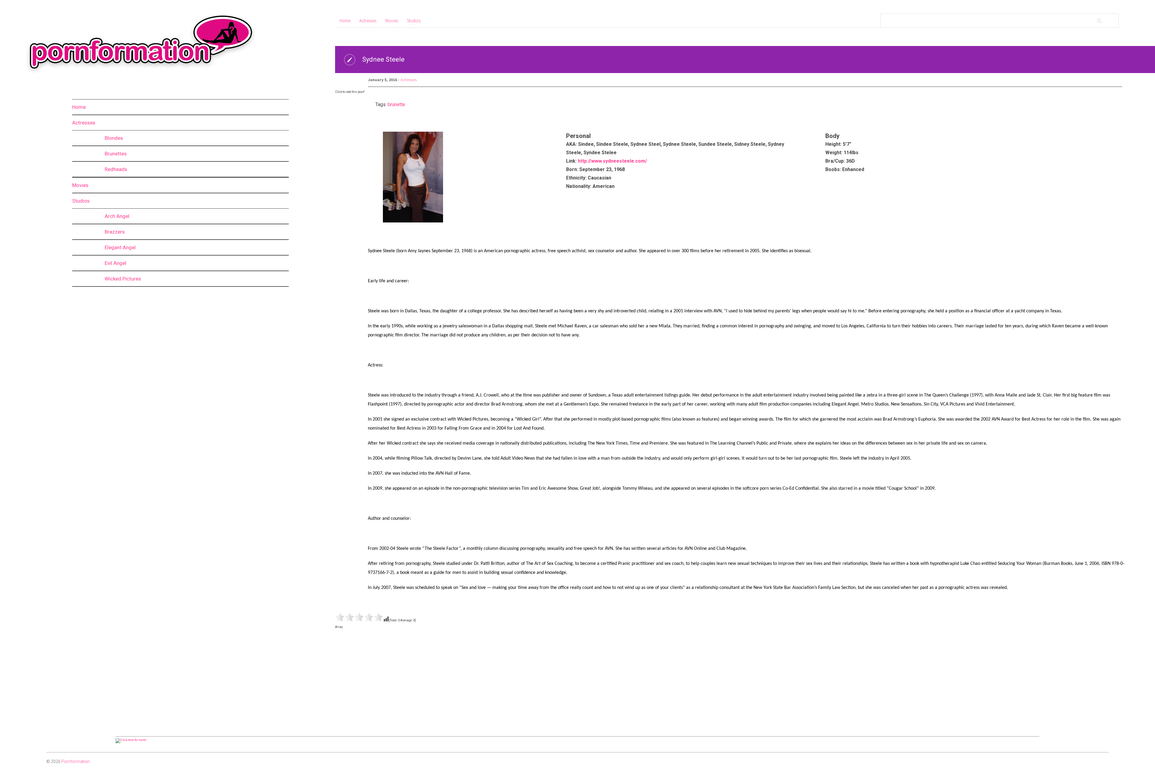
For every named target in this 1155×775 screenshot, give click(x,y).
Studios (81, 201)
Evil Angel (115, 263)
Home (79, 107)
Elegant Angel (120, 247)
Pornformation (75, 761)
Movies (80, 185)
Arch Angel (117, 216)
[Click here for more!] (131, 740)
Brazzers (115, 232)
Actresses (83, 123)
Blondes (114, 138)
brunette (396, 104)
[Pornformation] (134, 73)
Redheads (116, 169)
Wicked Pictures (123, 279)
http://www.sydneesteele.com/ (612, 161)
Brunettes (116, 154)
